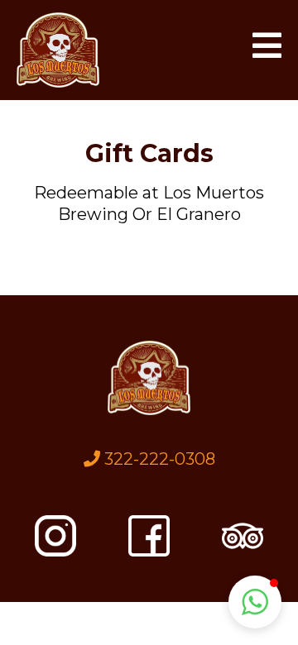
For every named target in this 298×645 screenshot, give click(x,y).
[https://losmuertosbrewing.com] (58, 50)
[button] (266, 50)
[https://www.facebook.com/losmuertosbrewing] (148, 536)
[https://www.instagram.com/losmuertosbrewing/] (55, 536)
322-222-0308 (159, 459)
